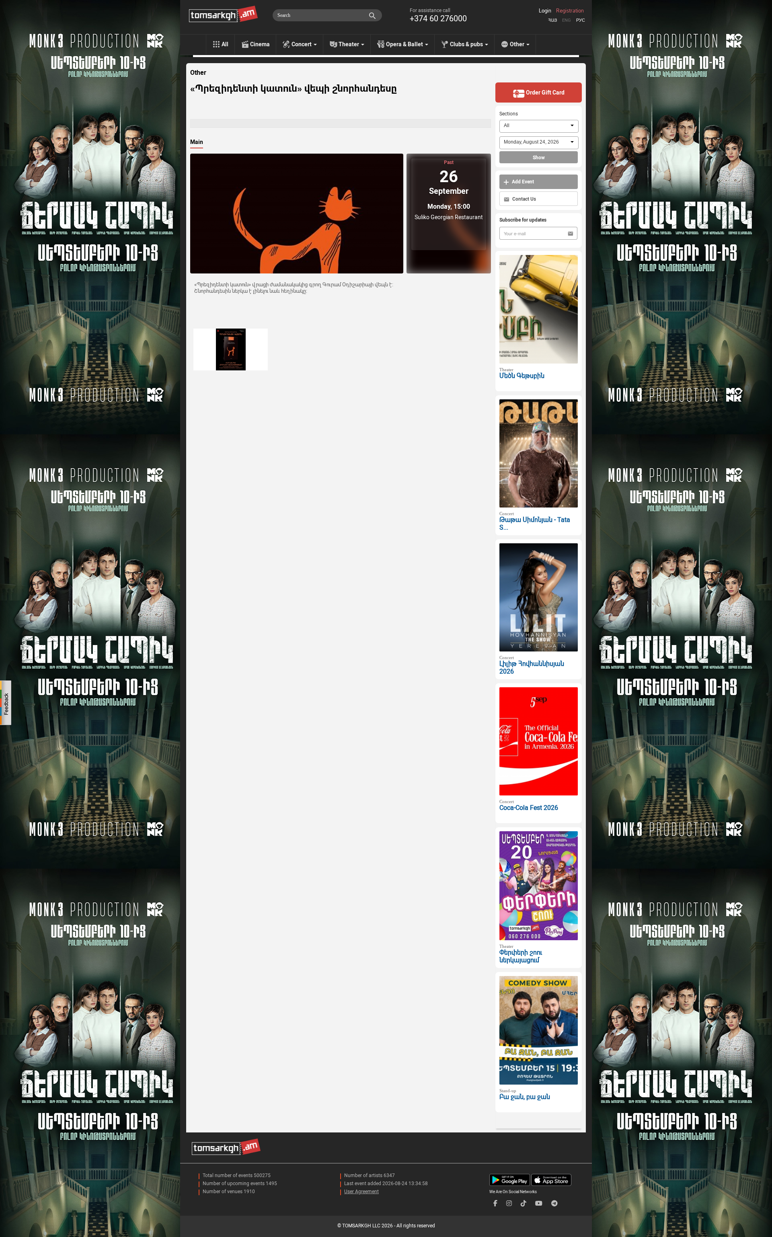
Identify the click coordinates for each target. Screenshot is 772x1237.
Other (198, 72)
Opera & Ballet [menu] (405, 44)
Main (196, 142)
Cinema (260, 44)
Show (539, 157)
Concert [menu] (302, 44)
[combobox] (539, 126)
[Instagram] (509, 1203)
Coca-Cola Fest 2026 (528, 808)
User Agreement (361, 1191)
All (225, 44)
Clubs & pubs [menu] (467, 44)
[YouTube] (538, 1203)
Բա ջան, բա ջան (524, 1097)
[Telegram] (554, 1203)
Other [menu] (518, 44)
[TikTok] (523, 1203)
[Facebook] (495, 1203)
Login (545, 11)
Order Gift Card (545, 92)
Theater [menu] (349, 44)
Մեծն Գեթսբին (521, 376)
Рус (580, 20)
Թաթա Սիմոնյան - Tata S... (534, 523)
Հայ (552, 20)
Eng (566, 20)
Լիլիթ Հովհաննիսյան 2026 (531, 667)
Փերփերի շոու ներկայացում (520, 956)
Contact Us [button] (523, 199)
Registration (570, 11)
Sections (508, 114)
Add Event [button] (522, 182)
